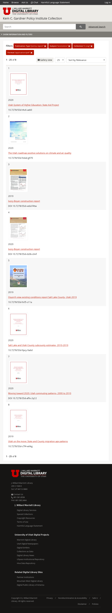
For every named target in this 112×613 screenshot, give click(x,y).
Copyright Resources (26, 518)
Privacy (50, 598)
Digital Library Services (26, 510)
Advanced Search (97, 26)
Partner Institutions (25, 577)
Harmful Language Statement (55, 2)
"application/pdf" (19, 52)
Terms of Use (22, 522)
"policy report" (29, 46)
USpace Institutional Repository (30, 559)
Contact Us (18, 494)
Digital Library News (25, 555)
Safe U (95, 598)
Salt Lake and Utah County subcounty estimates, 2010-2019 (38, 345)
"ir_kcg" (82, 46)
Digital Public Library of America (30, 585)
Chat (35, 2)
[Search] (81, 26)
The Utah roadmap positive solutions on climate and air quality (39, 152)
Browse (15, 2)
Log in (108, 2)
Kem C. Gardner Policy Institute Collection (32, 18)
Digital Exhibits (23, 547)
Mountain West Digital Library (30, 581)
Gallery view (46, 60)
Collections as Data (25, 551)
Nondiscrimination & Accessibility (72, 598)
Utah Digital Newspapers (27, 543)
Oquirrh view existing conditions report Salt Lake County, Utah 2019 (42, 297)
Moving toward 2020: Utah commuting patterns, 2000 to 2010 (39, 393)
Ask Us (25, 2)
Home (6, 2)
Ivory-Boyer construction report (24, 201)
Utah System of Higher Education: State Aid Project (33, 104)
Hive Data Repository (26, 563)
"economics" (59, 46)
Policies (95, 604)
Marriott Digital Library (27, 539)
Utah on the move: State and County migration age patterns (38, 441)
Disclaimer (82, 604)
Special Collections (25, 514)
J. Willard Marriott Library (22, 483)
